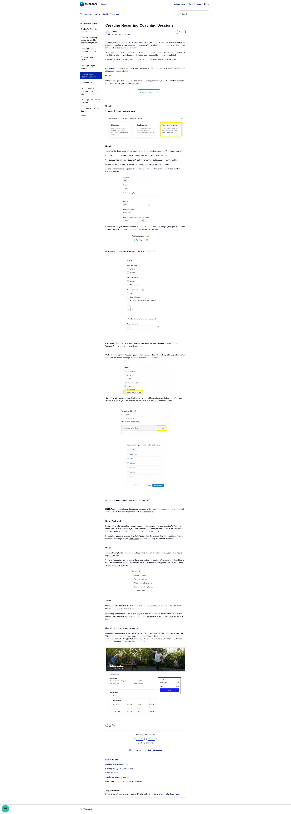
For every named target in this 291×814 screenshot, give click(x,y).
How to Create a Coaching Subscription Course (90, 91)
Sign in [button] (206, 4)
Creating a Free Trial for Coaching (90, 101)
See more (83, 116)
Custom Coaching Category (156, 227)
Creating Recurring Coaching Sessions (88, 75)
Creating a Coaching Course (89, 58)
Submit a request (195, 4)
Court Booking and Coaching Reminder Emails (124, 781)
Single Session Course (167, 59)
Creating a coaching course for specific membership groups (89, 40)
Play (149, 229)
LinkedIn (113, 725)
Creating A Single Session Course (88, 67)
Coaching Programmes (111, 14)
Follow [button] (181, 32)
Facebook (106, 725)
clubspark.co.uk (180, 4)
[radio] (139, 739)
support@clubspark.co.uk (170, 794)
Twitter (110, 725)
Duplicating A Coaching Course (90, 109)
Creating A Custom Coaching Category (88, 50)
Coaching (96, 14)
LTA (145, 229)
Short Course (148, 59)
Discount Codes (87, 83)
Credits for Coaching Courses (89, 30)
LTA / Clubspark (85, 14)
